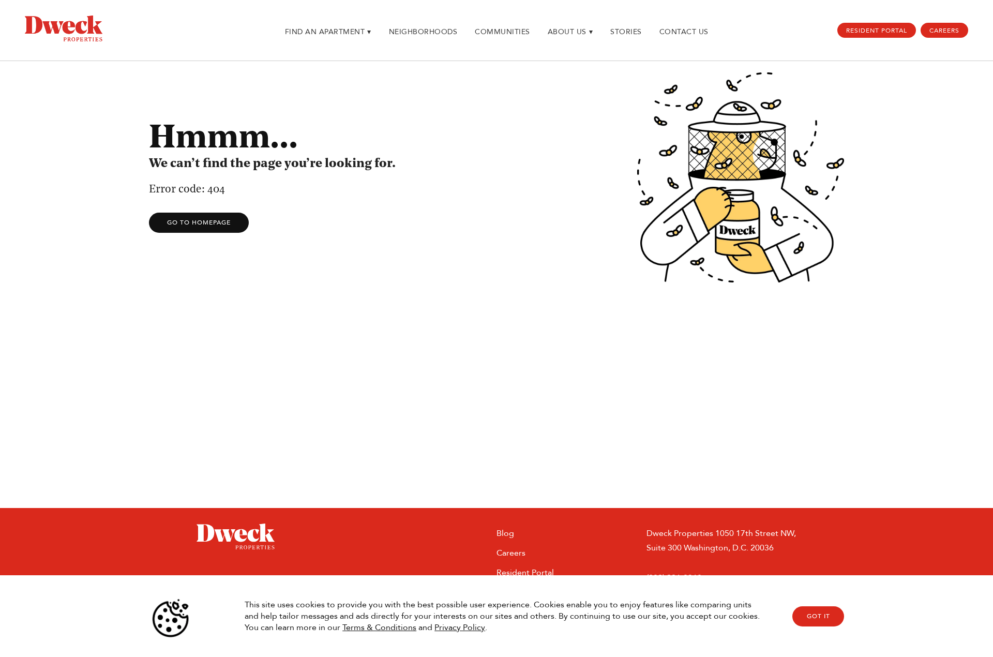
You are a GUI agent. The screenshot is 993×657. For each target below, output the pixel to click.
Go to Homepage (199, 222)
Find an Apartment (328, 31)
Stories (626, 31)
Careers (944, 30)
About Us (570, 31)
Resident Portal (876, 30)
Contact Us (684, 31)
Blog (505, 533)
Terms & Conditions (379, 627)
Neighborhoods (423, 31)
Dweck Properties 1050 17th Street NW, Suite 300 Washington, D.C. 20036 (721, 540)
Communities (502, 31)
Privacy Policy (459, 627)
